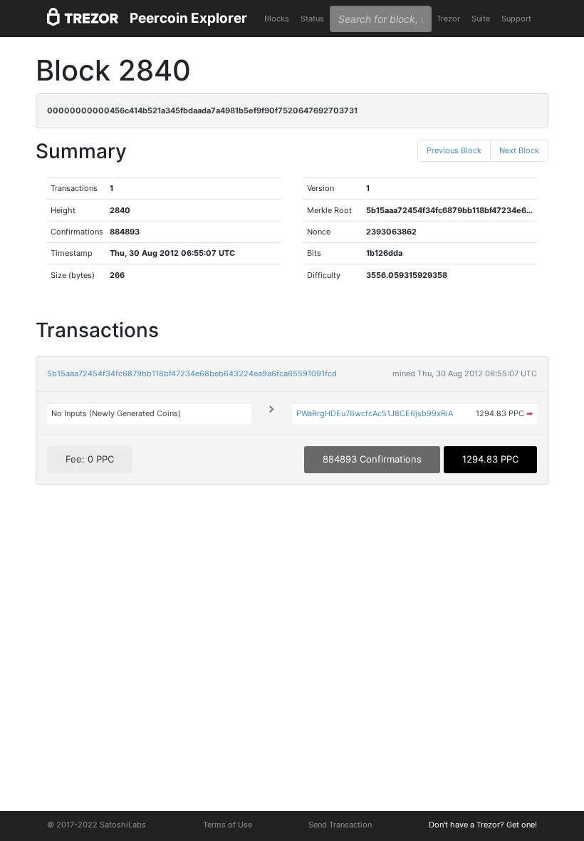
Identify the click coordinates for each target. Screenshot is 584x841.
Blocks (276, 19)
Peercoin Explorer (188, 18)
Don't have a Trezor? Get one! (483, 825)
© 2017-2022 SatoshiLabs (96, 825)
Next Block (519, 150)
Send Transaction (340, 825)
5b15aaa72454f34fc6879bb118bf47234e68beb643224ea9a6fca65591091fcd (192, 373)
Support (516, 19)
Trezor (448, 19)
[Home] (82, 19)
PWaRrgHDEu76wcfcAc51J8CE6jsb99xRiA (374, 413)
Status (312, 19)
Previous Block (454, 150)
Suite (480, 19)
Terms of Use (227, 825)
